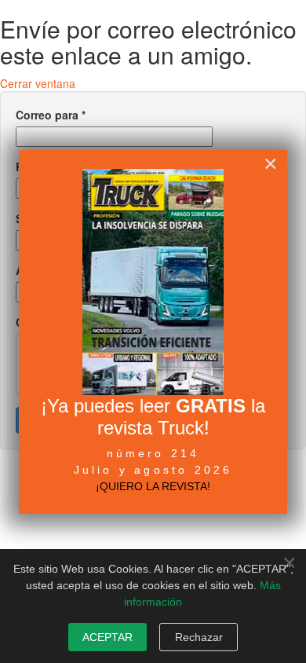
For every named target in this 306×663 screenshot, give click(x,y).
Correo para (51, 115)
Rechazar (199, 637)
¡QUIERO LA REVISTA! (153, 486)
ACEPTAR (107, 637)
